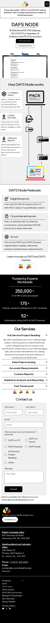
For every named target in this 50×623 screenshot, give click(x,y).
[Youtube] (3, 608)
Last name (31, 407)
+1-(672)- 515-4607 (18, 562)
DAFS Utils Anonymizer (12, 592)
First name (10, 407)
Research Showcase (12, 595)
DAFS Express (8, 589)
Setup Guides (8, 601)
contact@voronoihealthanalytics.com (17, 500)
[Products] (22, 580)
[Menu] (47, 4)
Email (8, 419)
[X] (6, 608)
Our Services (8, 598)
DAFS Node (7, 586)
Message (9, 468)
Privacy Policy (8, 605)
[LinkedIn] (10, 608)
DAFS (4, 583)
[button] (45, 75)
